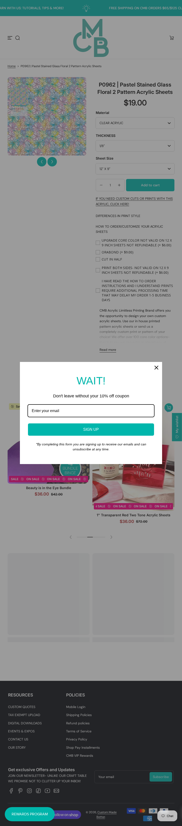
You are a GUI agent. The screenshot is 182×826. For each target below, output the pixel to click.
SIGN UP (91, 429)
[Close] (156, 367)
